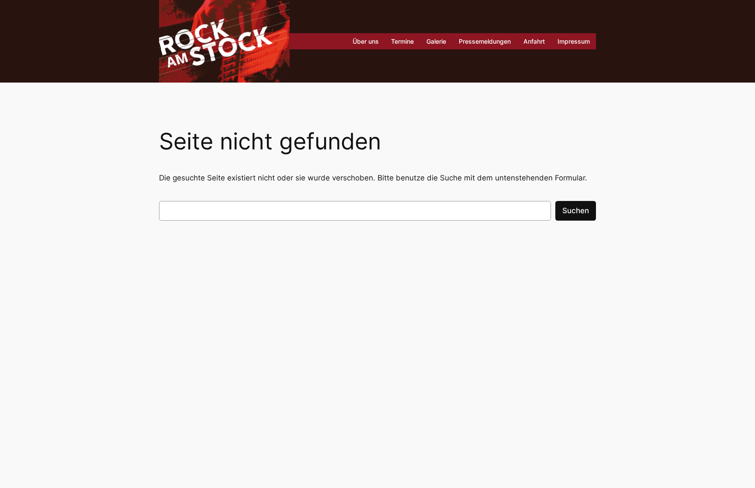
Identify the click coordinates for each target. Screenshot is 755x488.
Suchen (575, 210)
